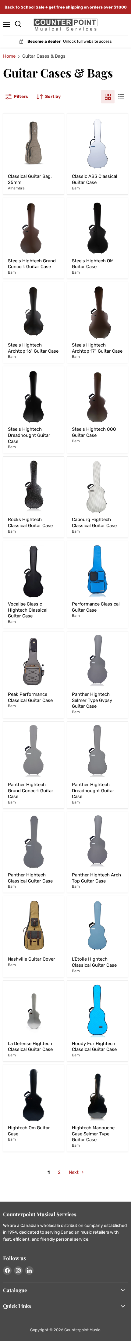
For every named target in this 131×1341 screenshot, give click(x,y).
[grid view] (108, 96)
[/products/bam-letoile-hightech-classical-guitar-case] (97, 926)
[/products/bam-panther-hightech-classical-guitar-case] (33, 842)
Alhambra (16, 188)
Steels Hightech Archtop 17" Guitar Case (97, 348)
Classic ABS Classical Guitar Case (94, 179)
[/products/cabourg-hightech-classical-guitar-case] (97, 487)
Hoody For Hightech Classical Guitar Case (94, 1046)
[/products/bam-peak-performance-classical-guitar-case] (33, 661)
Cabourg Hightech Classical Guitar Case (94, 522)
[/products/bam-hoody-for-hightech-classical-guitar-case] (97, 1011)
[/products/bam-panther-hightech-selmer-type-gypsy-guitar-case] (97, 661)
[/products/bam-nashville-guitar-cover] (33, 926)
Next (74, 1172)
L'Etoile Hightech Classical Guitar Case (94, 962)
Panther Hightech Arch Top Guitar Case (96, 878)
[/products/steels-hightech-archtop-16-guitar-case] (33, 312)
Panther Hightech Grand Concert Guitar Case (30, 790)
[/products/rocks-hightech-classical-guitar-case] (33, 487)
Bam (76, 188)
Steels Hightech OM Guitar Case (93, 264)
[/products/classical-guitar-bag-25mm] (33, 144)
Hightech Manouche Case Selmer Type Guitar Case (93, 1133)
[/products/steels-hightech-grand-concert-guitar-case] (33, 228)
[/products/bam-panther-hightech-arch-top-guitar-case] (97, 842)
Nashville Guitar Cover (31, 959)
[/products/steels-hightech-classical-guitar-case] (97, 396)
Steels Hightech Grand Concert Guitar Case (32, 264)
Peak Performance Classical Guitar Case (30, 697)
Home (9, 56)
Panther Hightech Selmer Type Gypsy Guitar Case (92, 700)
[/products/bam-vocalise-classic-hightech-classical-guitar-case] (33, 571)
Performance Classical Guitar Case (96, 607)
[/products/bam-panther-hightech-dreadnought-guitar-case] (97, 752)
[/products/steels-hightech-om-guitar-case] (97, 228)
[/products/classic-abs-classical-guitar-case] (97, 144)
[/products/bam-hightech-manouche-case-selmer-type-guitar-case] (97, 1095)
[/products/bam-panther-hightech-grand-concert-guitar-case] (33, 752)
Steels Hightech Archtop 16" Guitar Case (33, 348)
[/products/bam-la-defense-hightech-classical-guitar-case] (33, 1011)
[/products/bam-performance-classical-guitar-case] (97, 571)
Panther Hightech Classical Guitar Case (30, 878)
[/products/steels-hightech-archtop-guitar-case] (97, 312)
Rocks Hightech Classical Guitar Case (30, 522)
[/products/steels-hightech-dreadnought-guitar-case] (33, 396)
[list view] (121, 96)
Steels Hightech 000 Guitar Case (94, 432)
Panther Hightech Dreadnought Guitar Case (93, 790)
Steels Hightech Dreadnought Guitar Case (29, 435)
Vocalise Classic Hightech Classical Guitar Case (28, 610)
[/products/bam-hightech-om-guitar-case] (33, 1095)
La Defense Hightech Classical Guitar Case (30, 1046)
